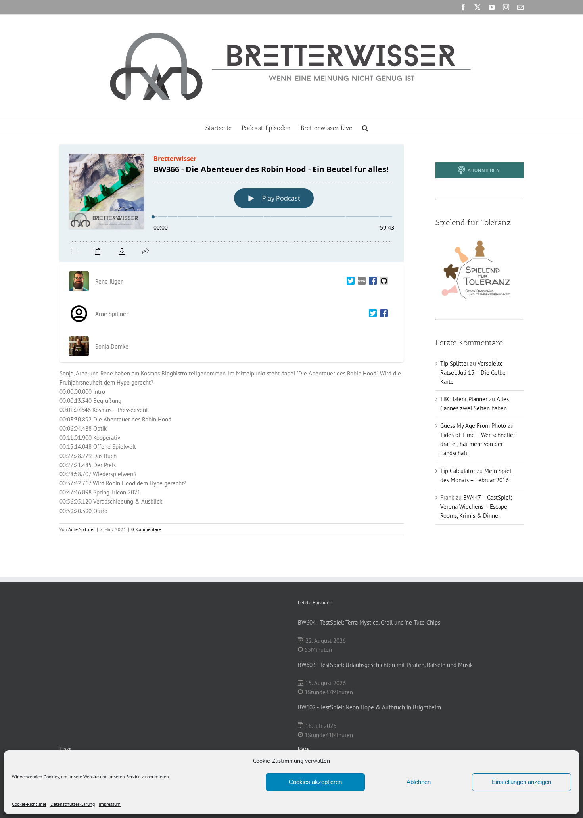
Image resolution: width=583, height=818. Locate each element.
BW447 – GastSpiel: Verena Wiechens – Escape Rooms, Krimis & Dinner (476, 506)
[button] (365, 127)
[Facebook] (371, 281)
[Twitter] (349, 281)
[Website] (360, 281)
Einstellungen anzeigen (521, 781)
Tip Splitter (454, 363)
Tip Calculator (457, 471)
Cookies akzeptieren (315, 781)
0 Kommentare (146, 529)
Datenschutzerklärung (72, 804)
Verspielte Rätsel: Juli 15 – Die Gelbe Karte (473, 372)
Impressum (110, 804)
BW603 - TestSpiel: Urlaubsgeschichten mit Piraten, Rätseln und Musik (385, 665)
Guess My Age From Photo (473, 425)
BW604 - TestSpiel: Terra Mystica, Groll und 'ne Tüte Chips (369, 622)
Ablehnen (419, 781)
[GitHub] (382, 281)
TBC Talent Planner (463, 399)
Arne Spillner (81, 529)
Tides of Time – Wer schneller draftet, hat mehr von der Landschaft (477, 444)
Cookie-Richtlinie (29, 804)
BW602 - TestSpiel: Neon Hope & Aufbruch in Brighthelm (369, 707)
